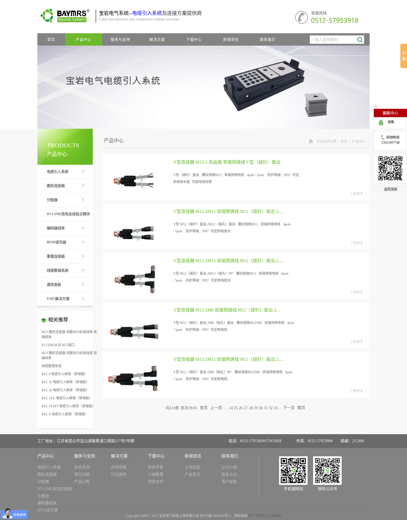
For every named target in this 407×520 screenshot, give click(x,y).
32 (271, 408)
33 (276, 408)
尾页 (301, 408)
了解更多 (356, 194)
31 (266, 408)
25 (236, 408)
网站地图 (240, 516)
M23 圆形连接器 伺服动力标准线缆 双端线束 (69, 355)
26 (241, 408)
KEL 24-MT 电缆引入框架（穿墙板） (69, 406)
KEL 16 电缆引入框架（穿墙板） (65, 382)
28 (251, 408)
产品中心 (358, 141)
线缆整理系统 (51, 366)
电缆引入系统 (147, 13)
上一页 (216, 408)
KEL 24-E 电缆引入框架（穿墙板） (67, 398)
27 (246, 408)
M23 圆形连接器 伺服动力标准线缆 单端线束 (69, 334)
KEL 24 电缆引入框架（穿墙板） (65, 390)
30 (261, 408)
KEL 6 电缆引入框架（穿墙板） (65, 374)
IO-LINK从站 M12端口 (58, 345)
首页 (51, 39)
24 (231, 408)
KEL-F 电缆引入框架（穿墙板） (65, 414)
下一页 (289, 408)
